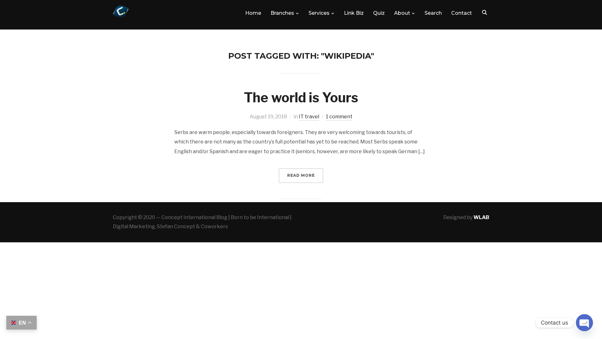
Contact (461, 13)
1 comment (339, 117)
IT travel (309, 117)
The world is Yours (301, 97)
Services (319, 13)
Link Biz (354, 13)
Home (253, 13)
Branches (282, 13)
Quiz (379, 13)
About (402, 13)
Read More (301, 175)
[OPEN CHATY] (584, 322)
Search (433, 13)
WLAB (481, 217)
